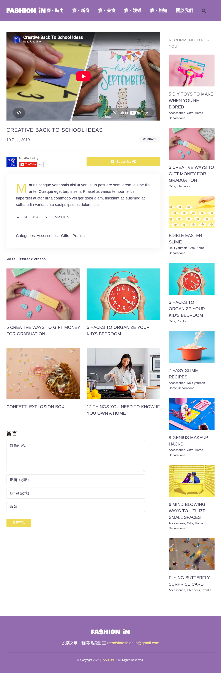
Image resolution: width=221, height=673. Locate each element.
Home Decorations (181, 388)
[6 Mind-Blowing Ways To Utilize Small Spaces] (192, 481)
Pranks (79, 236)
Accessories (47, 236)
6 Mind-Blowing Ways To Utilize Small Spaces (187, 511)
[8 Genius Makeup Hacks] (192, 414)
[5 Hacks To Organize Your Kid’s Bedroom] (124, 294)
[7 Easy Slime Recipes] (192, 347)
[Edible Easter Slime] (192, 212)
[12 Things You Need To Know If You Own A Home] (124, 373)
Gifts (65, 236)
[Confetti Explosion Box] (43, 373)
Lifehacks (183, 186)
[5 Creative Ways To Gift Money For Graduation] (43, 294)
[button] (204, 10)
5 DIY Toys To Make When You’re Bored (191, 100)
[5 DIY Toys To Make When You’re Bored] (192, 70)
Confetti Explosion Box (35, 406)
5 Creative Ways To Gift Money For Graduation (191, 174)
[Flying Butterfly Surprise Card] (192, 554)
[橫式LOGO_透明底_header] (110, 630)
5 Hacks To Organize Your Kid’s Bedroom (187, 309)
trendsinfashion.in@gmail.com (133, 643)
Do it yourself (178, 247)
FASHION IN (109, 660)
